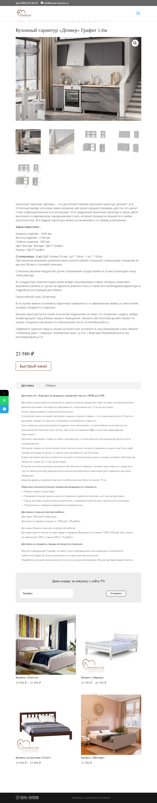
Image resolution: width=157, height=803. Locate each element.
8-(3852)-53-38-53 (28, 3)
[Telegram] (4, 409)
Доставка (27, 385)
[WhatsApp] (4, 400)
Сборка (51, 385)
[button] (135, 43)
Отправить (116, 593)
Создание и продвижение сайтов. (91, 797)
